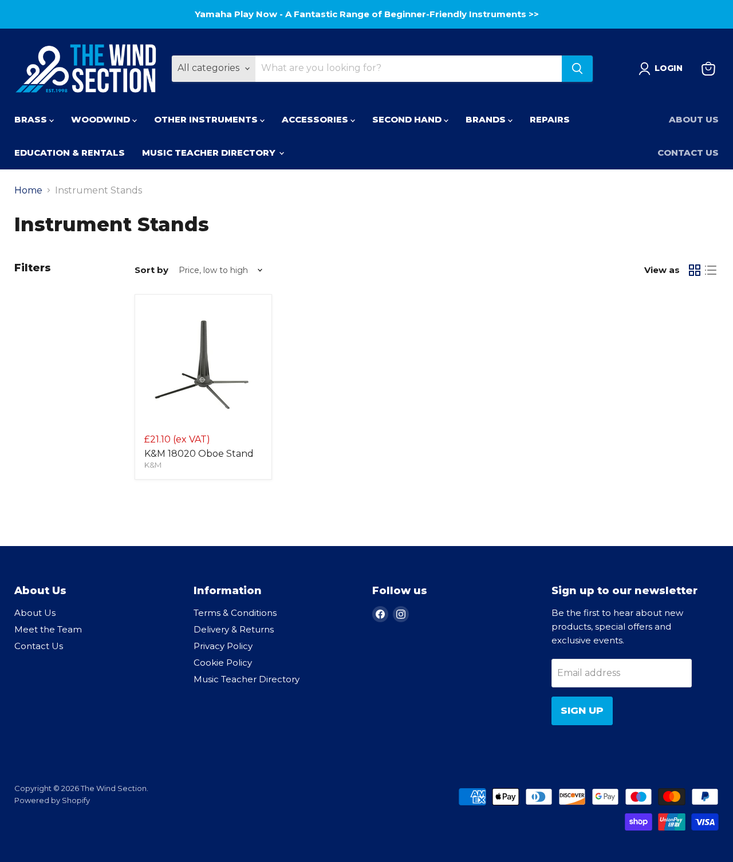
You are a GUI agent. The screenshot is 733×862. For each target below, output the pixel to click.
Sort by (151, 270)
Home (28, 190)
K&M (152, 464)
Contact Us (688, 152)
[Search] (577, 69)
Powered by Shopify (52, 800)
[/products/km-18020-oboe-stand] (203, 363)
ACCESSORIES (316, 119)
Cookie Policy (223, 662)
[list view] (711, 270)
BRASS (31, 119)
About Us (694, 119)
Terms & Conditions (235, 612)
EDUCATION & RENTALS (69, 152)
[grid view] (695, 270)
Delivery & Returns (234, 629)
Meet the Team (48, 629)
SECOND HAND (408, 119)
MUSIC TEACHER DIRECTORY (210, 152)
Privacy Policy (223, 645)
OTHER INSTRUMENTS (207, 119)
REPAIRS (550, 119)
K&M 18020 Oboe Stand (199, 453)
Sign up (582, 710)
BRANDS (487, 119)
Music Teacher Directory (246, 679)
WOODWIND (101, 119)
